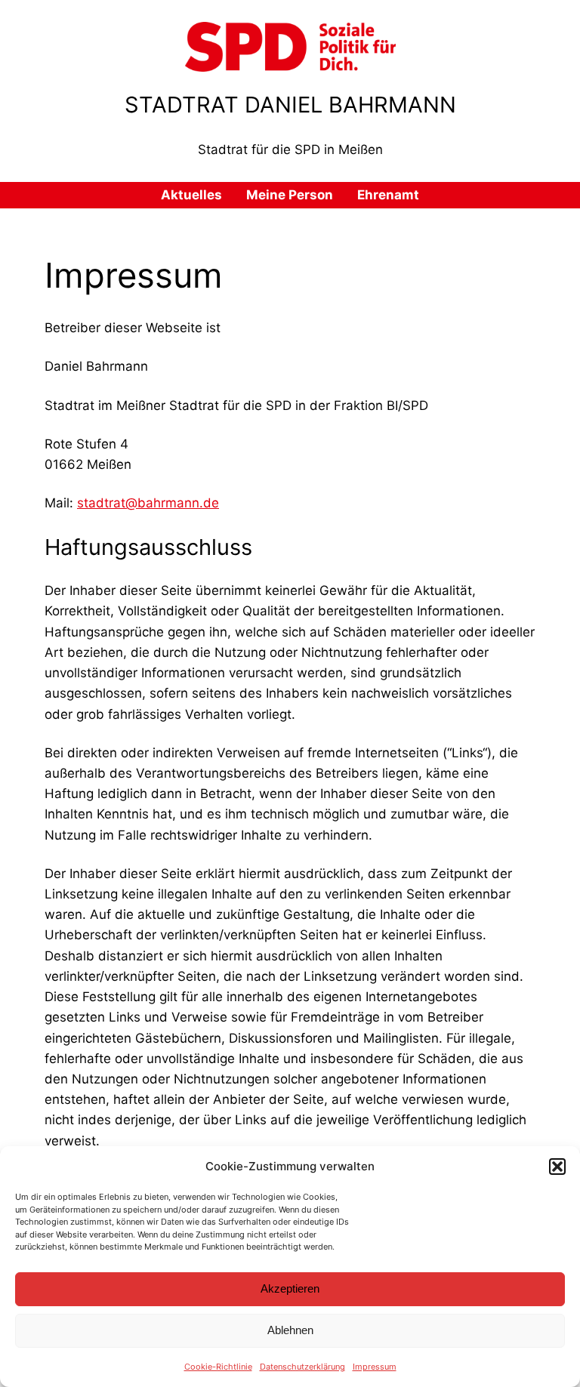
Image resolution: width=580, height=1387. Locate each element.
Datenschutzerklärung (302, 1366)
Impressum (374, 1366)
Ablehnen (290, 1330)
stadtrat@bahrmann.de (148, 502)
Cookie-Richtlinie (218, 1366)
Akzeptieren (290, 1288)
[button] (557, 1166)
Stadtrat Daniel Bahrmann (290, 104)
